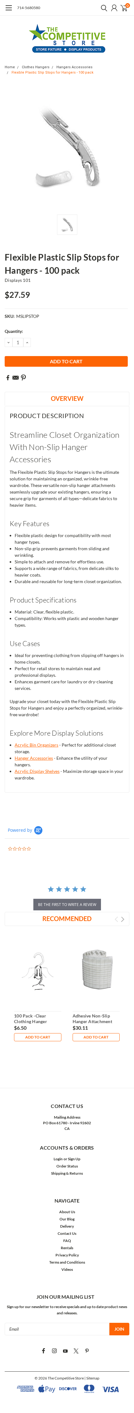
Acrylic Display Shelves (37, 771)
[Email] (15, 378)
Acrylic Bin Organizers (36, 745)
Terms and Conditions (67, 1262)
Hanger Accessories (34, 758)
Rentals (67, 1247)
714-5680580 (28, 7)
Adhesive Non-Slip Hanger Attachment (92, 1018)
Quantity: (14, 331)
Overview (67, 398)
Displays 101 (18, 280)
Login (58, 1159)
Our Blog (67, 1219)
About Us (67, 1211)
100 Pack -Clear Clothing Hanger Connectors (30, 1021)
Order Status (67, 1166)
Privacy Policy (67, 1255)
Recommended (67, 918)
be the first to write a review (67, 904)
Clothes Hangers (36, 67)
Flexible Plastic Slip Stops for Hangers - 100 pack (52, 72)
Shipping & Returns (67, 1173)
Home (10, 67)
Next (123, 919)
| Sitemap (91, 1378)
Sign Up (74, 1159)
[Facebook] (8, 378)
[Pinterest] (23, 378)
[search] (102, 8)
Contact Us (67, 1233)
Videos (67, 1269)
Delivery (67, 1226)
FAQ (67, 1240)
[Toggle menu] (8, 11)
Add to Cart (37, 1037)
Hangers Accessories (74, 67)
